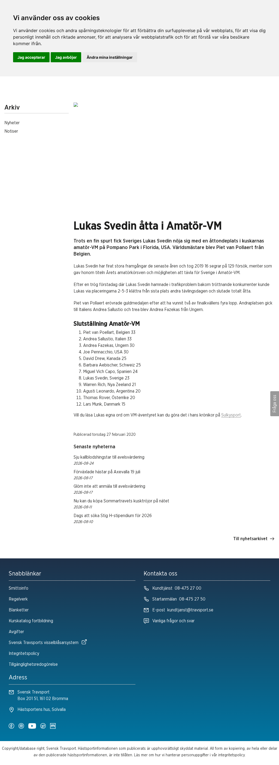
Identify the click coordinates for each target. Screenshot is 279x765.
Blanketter (19, 610)
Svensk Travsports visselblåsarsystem (43, 642)
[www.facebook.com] (11, 726)
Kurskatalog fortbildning (31, 621)
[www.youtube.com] (32, 726)
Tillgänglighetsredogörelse (33, 664)
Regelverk (18, 599)
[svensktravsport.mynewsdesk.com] (53, 726)
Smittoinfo (18, 588)
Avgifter (16, 632)
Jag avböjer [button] (66, 57)
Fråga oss (274, 404)
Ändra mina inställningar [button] (110, 57)
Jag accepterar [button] (31, 57)
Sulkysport (231, 415)
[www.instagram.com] (21, 726)
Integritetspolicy (24, 653)
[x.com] (43, 726)
